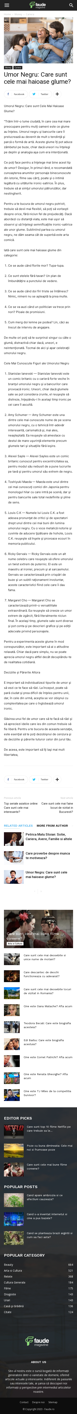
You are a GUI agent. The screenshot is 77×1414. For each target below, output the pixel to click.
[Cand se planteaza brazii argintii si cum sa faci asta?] (14, 1238)
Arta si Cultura (15, 943)
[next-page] (40, 891)
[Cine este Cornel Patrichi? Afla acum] (12, 1061)
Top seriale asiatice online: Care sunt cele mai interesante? (21, 808)
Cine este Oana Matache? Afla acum (48, 1006)
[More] (57, 94)
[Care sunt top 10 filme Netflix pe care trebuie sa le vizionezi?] (14, 1132)
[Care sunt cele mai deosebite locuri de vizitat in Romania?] (12, 993)
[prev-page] (34, 891)
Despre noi (38, 1402)
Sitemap (52, 1402)
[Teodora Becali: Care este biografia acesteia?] (12, 1027)
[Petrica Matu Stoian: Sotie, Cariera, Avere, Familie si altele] (14, 839)
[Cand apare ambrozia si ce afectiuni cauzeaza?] (14, 1200)
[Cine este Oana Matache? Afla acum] (12, 1010)
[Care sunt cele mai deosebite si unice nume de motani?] (12, 959)
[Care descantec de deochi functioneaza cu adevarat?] (12, 976)
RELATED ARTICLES (18, 825)
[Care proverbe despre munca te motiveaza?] (14, 858)
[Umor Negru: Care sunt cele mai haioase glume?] (14, 877)
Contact (24, 1402)
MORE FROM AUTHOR (52, 825)
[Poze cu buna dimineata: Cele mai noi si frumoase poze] (14, 1150)
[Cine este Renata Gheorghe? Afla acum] (12, 1078)
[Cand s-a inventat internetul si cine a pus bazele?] (14, 1219)
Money (18, 14)
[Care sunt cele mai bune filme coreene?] (38, 929)
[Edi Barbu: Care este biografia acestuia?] (12, 1044)
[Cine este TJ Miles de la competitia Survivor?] (12, 1095)
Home (7, 14)
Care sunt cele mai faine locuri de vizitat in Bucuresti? (57, 808)
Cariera (30, 14)
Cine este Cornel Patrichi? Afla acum (48, 1057)
